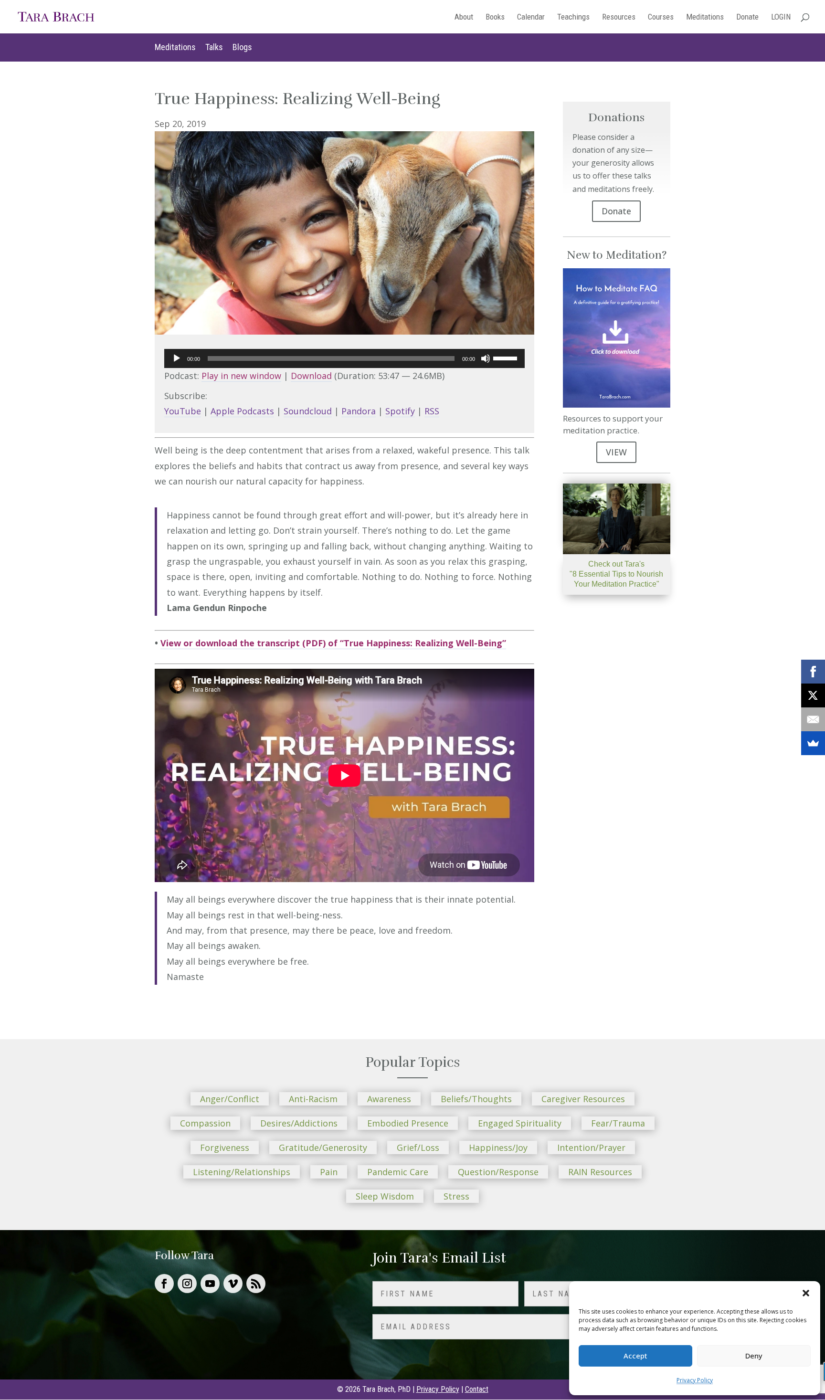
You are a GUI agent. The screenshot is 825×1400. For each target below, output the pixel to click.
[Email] (813, 719)
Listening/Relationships (241, 1172)
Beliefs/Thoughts (476, 1099)
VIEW (616, 452)
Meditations (705, 17)
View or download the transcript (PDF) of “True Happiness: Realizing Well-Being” (333, 643)
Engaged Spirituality (519, 1123)
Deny (753, 1355)
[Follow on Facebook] (164, 1283)
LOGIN (781, 17)
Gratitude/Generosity (323, 1147)
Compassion (205, 1123)
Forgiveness (224, 1147)
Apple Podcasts (242, 411)
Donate (747, 17)
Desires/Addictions (299, 1123)
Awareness (389, 1099)
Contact (476, 1389)
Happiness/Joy (498, 1147)
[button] (806, 1293)
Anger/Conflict (229, 1099)
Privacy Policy (695, 1380)
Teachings (573, 17)
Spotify (400, 411)
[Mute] (485, 358)
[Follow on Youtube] (210, 1283)
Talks (214, 47)
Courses (661, 17)
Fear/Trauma (618, 1123)
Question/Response (498, 1172)
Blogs (242, 47)
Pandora (358, 411)
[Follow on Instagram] (187, 1283)
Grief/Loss (418, 1147)
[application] (344, 358)
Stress (456, 1196)
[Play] (176, 358)
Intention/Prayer (591, 1147)
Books (495, 17)
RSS (431, 411)
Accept (635, 1355)
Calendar (531, 17)
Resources (618, 17)
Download (311, 375)
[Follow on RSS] (255, 1283)
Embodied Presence (407, 1123)
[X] (813, 695)
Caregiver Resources (583, 1099)
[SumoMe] (813, 743)
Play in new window (241, 375)
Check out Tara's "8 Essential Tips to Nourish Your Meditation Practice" (616, 574)
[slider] (506, 357)
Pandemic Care (397, 1172)
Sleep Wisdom (385, 1196)
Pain (329, 1172)
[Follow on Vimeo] (233, 1283)
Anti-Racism (313, 1099)
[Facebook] (813, 672)
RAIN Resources (600, 1172)
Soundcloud (308, 411)
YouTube (182, 411)
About (464, 17)
